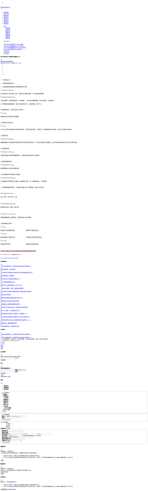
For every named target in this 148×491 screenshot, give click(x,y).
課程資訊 (6, 20)
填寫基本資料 (12, 489)
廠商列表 (6, 15)
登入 (2, 375)
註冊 (9, 376)
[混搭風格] (9, 428)
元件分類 (6, 14)
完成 (8, 442)
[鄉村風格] (9, 427)
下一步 (3, 411)
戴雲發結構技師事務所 (7, 61)
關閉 (2, 460)
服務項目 (6, 23)
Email (16, 358)
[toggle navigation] (1, 6)
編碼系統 (6, 12)
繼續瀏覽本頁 (4, 489)
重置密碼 (3, 360)
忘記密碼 (3, 373)
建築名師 (6, 22)
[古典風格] (9, 425)
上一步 (3, 419)
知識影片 (6, 18)
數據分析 (6, 17)
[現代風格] (9, 424)
